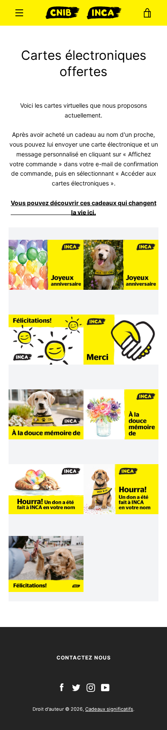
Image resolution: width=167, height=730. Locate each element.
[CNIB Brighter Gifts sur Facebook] (61, 687)
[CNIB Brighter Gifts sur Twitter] (76, 687)
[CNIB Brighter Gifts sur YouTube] (105, 687)
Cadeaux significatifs (109, 709)
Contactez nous (84, 657)
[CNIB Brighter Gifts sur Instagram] (90, 687)
